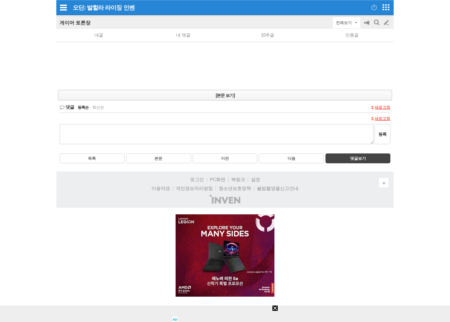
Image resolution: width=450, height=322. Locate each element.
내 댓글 (183, 35)
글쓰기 (387, 22)
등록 (382, 134)
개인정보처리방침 (194, 188)
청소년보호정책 (235, 188)
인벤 (129, 7)
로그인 (197, 179)
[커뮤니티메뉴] (63, 7)
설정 (255, 179)
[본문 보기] (225, 95)
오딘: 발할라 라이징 (97, 7)
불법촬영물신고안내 (277, 188)
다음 (291, 158)
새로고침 (382, 107)
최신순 (98, 107)
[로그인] (374, 7)
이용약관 (161, 188)
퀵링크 (238, 179)
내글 (99, 35)
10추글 (267, 35)
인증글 (352, 35)
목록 (92, 158)
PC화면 (217, 179)
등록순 (83, 107)
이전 (225, 158)
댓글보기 (358, 158)
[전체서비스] (386, 7)
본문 (158, 158)
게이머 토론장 (75, 22)
